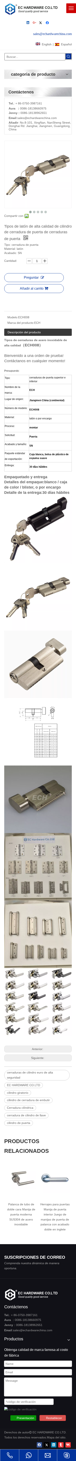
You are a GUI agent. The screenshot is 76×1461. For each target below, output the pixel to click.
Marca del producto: (20, 322)
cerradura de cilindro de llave (26, 1115)
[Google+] (34, 23)
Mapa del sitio (56, 1437)
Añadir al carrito (31, 288)
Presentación (25, 1418)
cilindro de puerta (18, 1123)
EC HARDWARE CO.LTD (23, 1085)
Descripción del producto (24, 332)
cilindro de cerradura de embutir (28, 1100)
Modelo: (12, 317)
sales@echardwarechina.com (32, 1330)
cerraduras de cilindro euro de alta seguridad (30, 1075)
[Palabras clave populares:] (68, 56)
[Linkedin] (28, 23)
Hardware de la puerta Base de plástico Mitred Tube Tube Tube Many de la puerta (55, 1214)
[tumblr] (61, 1444)
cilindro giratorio (17, 1092)
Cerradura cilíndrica (20, 1107)
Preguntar (31, 277)
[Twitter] (41, 23)
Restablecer (54, 1418)
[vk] (68, 1444)
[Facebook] (47, 23)
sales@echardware (30, 118)
